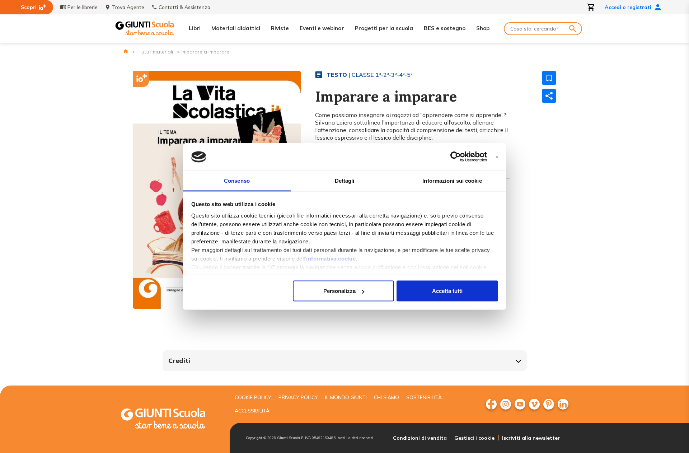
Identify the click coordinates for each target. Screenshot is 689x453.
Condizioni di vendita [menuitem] (420, 438)
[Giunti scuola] (170, 419)
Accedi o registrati (628, 7)
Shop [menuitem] (482, 28)
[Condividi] (549, 96)
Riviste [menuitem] (280, 28)
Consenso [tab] (237, 180)
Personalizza (339, 291)
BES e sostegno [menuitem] (444, 28)
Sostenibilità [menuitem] (424, 397)
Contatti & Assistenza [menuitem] (184, 7)
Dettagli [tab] (345, 180)
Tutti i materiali (156, 51)
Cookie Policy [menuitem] (253, 397)
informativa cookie (331, 258)
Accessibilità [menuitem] (252, 410)
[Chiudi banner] (497, 157)
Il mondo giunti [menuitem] (346, 397)
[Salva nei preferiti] (549, 78)
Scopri (29, 7)
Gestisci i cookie (474, 438)
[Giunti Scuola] (144, 28)
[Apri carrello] (591, 7)
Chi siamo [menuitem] (386, 397)
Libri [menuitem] (195, 28)
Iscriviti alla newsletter (531, 438)
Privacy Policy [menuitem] (298, 397)
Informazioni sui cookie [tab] (452, 180)
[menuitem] (491, 404)
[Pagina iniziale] (126, 51)
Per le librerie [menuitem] (82, 7)
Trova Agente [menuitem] (128, 7)
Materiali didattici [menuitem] (235, 28)
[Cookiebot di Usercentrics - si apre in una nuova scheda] (455, 156)
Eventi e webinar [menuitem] (322, 28)
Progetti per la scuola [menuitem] (384, 28)
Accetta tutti (447, 291)
